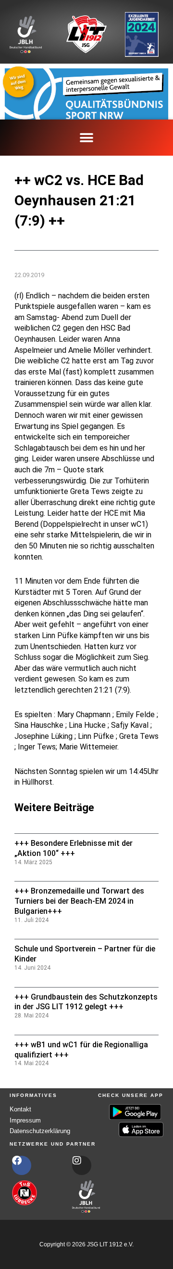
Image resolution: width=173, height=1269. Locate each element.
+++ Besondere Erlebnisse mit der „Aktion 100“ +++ (73, 848)
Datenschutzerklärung (40, 1131)
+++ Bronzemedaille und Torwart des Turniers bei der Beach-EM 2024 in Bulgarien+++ (79, 901)
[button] (87, 137)
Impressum (25, 1120)
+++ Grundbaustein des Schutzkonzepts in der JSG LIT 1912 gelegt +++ (86, 1002)
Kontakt (20, 1109)
